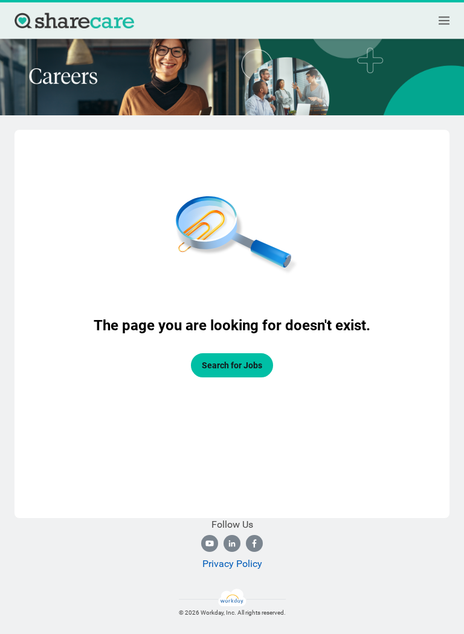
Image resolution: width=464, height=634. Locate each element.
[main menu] (444, 20)
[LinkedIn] (232, 543)
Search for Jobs (232, 365)
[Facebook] (254, 543)
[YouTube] (209, 543)
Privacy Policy (232, 563)
